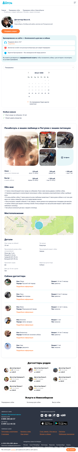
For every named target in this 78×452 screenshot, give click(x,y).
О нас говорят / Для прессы (48, 431)
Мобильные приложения (66, 434)
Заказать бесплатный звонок (11, 414)
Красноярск (26, 447)
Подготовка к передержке (9, 431)
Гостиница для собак (34, 402)
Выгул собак (56, 402)
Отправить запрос (10, 31)
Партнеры (62, 431)
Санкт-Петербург (35, 445)
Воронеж (52, 445)
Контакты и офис (26, 431)
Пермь (61, 447)
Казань (68, 445)
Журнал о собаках (45, 434)
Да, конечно (71, 450)
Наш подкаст (24, 434)
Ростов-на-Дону (69, 447)
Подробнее (11, 43)
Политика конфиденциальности (11, 445)
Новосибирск (49, 447)
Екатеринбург (60, 445)
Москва (25, 445)
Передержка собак (7, 402)
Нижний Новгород (37, 447)
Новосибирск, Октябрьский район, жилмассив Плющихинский (33, 24)
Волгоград (44, 445)
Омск (56, 447)
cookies (13, 449)
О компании (5, 434)
